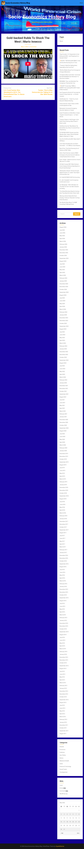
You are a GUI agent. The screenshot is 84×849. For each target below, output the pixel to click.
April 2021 (62, 408)
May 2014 (62, 643)
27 (73, 825)
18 (67, 821)
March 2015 (63, 614)
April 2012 (62, 713)
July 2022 (62, 365)
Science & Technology (65, 766)
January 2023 (63, 349)
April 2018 (62, 510)
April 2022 (62, 374)
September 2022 (64, 360)
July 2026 (62, 230)
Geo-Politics (63, 755)
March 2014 (63, 648)
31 (64, 829)
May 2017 (62, 541)
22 (79, 821)
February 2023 (63, 346)
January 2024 (63, 315)
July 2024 (62, 298)
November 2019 (64, 456)
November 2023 (64, 320)
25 (67, 825)
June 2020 (62, 436)
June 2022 (62, 368)
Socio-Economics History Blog (17, 3)
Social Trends (63, 769)
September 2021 (64, 394)
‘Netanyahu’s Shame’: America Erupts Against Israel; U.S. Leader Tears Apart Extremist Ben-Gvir (69, 172)
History (61, 758)
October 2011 (63, 728)
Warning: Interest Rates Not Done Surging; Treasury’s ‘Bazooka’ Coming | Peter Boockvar (70, 197)
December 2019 (64, 453)
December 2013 (64, 657)
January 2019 (63, 484)
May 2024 (62, 303)
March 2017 (63, 547)
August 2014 (63, 634)
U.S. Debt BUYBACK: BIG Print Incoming (70, 177)
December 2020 (64, 419)
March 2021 (63, 411)
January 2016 (63, 586)
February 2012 (63, 719)
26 (70, 825)
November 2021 (64, 388)
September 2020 (64, 428)
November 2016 (64, 558)
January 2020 (63, 450)
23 (61, 825)
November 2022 (64, 354)
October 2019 (63, 459)
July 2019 (62, 467)
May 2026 (62, 235)
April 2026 (62, 238)
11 (67, 818)
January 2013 (63, 688)
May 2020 (62, 439)
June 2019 (62, 470)
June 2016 (62, 572)
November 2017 (64, 524)
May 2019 (62, 473)
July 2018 (62, 501)
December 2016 (64, 555)
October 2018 (63, 493)
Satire (61, 763)
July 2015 (62, 603)
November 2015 (64, 592)
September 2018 (64, 496)
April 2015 (62, 612)
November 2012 (64, 694)
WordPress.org (63, 793)
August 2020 (63, 431)
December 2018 (64, 487)
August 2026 (63, 227)
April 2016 (62, 578)
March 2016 (63, 580)
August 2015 (63, 600)
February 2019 (63, 481)
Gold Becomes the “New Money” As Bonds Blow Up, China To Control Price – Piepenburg (70, 127)
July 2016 (62, 569)
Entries (63, 788)
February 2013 (63, 685)
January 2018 (63, 518)
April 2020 (62, 442)
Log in (61, 785)
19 (70, 821)
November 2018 (64, 490)
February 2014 (63, 651)
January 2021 (63, 416)
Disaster (62, 746)
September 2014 (64, 631)
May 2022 (62, 371)
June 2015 (62, 606)
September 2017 (64, 530)
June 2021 (62, 402)
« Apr (62, 833)
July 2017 (62, 535)
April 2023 (62, 340)
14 (76, 818)
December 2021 (64, 385)
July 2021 (62, 399)
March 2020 (63, 445)
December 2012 (64, 691)
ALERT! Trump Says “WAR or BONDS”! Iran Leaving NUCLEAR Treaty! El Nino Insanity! (70, 87)
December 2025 (64, 249)
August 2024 (63, 295)
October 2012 (63, 696)
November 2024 (64, 286)
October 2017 (63, 527)
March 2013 (63, 682)
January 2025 (63, 281)
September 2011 (64, 730)
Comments (64, 791)
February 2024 (63, 312)
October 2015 (63, 595)
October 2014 (63, 629)
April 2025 (62, 272)
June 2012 (62, 708)
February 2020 (63, 448)
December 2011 (64, 725)
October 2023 (63, 323)
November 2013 (64, 660)
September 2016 (64, 564)
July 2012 (62, 705)
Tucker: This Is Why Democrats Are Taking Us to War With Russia (42, 92)
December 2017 (64, 521)
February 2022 (63, 380)
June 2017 (62, 538)
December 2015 (64, 589)
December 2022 (64, 351)
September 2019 (64, 462)
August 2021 (63, 397)
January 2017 (63, 552)
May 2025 (62, 269)
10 (64, 818)
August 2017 (63, 532)
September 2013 (64, 665)
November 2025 (64, 252)
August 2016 (63, 566)
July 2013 (62, 671)
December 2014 (64, 623)
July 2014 (62, 637)
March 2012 (63, 716)
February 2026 (63, 244)
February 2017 (63, 549)
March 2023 (63, 343)
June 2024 (62, 300)
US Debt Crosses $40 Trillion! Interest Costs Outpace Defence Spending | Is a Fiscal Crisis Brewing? (70, 166)
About (81, 3)
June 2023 (62, 334)
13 (73, 818)
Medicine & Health (64, 760)
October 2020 (63, 425)
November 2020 (64, 422)
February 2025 (63, 278)
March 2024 (63, 309)
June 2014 (62, 640)
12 (70, 818)
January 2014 (63, 654)
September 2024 (64, 292)
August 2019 (63, 465)
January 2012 (63, 722)
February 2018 (63, 515)
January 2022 (63, 382)
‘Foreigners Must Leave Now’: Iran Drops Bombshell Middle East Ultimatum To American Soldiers (70, 76)
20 (73, 821)
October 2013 (63, 663)
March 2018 (63, 513)
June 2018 (62, 504)
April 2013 (62, 680)
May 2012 (62, 711)
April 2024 (62, 306)
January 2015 (63, 620)
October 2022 (63, 357)
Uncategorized (63, 772)
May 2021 (62, 405)
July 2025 (62, 264)
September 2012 (64, 699)
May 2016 (62, 575)
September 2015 (64, 597)
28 (76, 825)
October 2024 (63, 289)
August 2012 (63, 702)
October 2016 (63, 561)
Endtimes (62, 752)
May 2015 (62, 609)
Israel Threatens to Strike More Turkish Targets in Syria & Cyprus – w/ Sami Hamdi (70, 114)
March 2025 (63, 275)
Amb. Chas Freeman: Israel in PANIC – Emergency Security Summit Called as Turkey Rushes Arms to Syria (69, 154)
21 (76, 821)
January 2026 (63, 247)
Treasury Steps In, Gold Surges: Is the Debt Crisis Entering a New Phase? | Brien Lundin (69, 121)
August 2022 (63, 363)
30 (61, 829)
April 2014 (62, 646)
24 (64, 825)
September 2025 (64, 258)
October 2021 (63, 391)
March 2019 (63, 479)
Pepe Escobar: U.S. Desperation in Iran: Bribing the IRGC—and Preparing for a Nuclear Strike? (69, 56)
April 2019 (62, 476)
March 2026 (63, 241)
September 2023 (64, 326)
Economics (62, 749)
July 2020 (62, 433)
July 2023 (62, 332)
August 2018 (63, 498)
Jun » (78, 833)
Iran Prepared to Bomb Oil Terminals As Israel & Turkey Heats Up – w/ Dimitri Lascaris (70, 94)
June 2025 (62, 267)
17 (64, 821)
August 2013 (63, 668)
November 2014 (64, 626)
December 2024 (64, 283)
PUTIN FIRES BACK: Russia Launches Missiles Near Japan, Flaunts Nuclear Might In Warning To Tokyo (69, 134)
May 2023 (62, 337)
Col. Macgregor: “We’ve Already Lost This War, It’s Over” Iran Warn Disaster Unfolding (69, 186)
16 (61, 821)
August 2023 (63, 329)
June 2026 (62, 233)
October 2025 (63, 255)
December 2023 (64, 317)
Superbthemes (60, 846)
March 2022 (63, 377)
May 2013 (62, 677)
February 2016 (63, 583)
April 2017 (62, 544)
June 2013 (62, 674)
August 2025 (63, 261)
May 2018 (62, 507)
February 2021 (63, 414)
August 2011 (63, 733)
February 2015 (63, 617)
